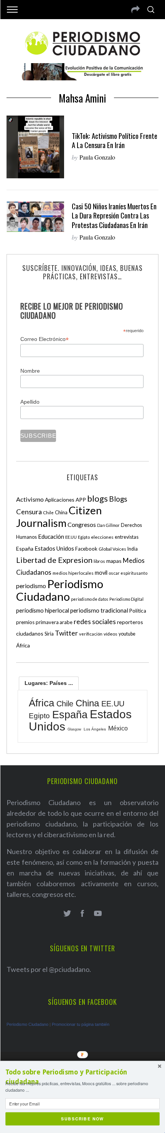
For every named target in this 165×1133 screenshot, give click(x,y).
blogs (97, 498)
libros (99, 561)
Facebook (86, 549)
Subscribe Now (82, 1119)
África (23, 645)
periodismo (31, 585)
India (132, 549)
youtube (127, 634)
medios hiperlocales (73, 573)
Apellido (30, 402)
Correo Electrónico (44, 339)
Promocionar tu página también (80, 1024)
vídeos (110, 634)
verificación (90, 633)
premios (25, 622)
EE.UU (71, 537)
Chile (48, 512)
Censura (29, 511)
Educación (51, 536)
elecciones (102, 537)
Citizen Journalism (59, 516)
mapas (114, 561)
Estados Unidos (54, 548)
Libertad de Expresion (54, 559)
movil (101, 572)
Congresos (82, 524)
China (61, 512)
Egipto (84, 537)
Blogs (118, 498)
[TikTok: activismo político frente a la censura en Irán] (35, 147)
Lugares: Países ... (49, 683)
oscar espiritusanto (128, 573)
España (24, 548)
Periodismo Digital (126, 599)
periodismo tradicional (99, 610)
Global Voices (112, 549)
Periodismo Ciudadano (59, 590)
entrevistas (127, 537)
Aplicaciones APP (65, 499)
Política (137, 611)
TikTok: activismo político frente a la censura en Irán (114, 140)
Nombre (30, 371)
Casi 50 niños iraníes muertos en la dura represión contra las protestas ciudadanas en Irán (114, 215)
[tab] (49, 683)
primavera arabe (54, 622)
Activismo (30, 499)
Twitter (66, 633)
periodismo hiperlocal (42, 610)
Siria (49, 634)
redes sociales (95, 621)
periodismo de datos (89, 599)
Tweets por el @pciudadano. (49, 969)
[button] (82, 1077)
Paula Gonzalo (97, 157)
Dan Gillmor (108, 525)
